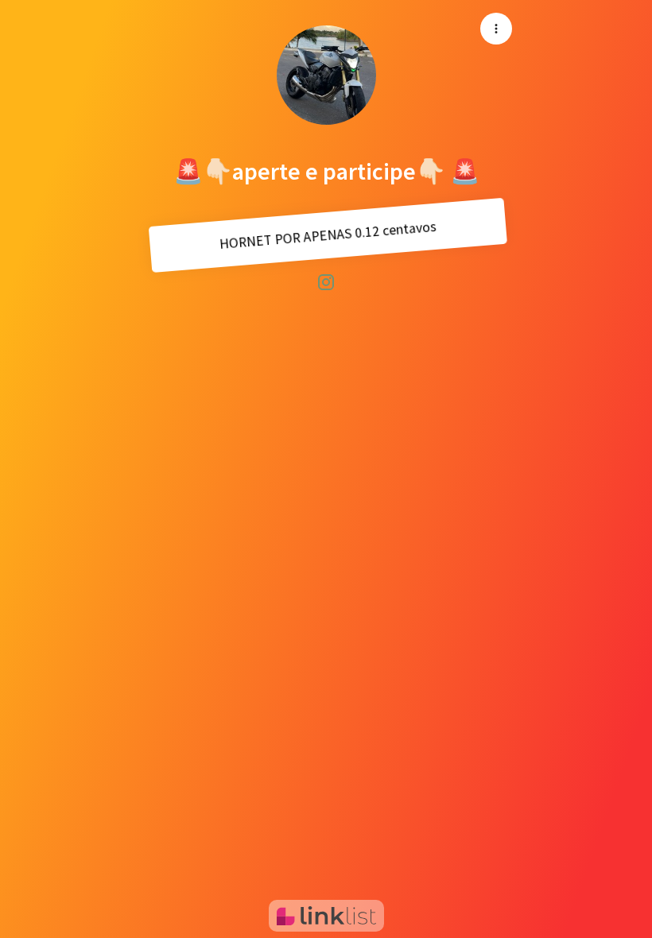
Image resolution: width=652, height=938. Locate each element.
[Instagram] (326, 281)
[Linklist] (326, 915)
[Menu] (496, 29)
